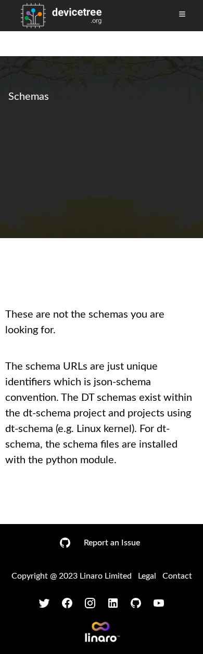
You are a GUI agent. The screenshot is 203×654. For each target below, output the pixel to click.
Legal (147, 576)
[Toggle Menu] (182, 14)
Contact (177, 576)
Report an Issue (112, 543)
